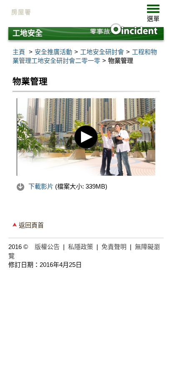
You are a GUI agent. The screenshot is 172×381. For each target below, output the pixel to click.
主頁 (19, 51)
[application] (86, 137)
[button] (153, 15)
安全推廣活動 (53, 51)
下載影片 (41, 186)
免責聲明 (113, 246)
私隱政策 (80, 246)
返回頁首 (31, 225)
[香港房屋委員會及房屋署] (71, 12)
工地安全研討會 (102, 51)
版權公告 (47, 246)
